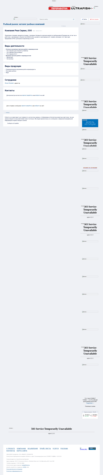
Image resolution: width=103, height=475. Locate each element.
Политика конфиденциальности (14, 471)
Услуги (56, 449)
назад (7, 112)
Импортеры (9, 57)
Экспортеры (9, 59)
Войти (85, 19)
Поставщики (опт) (11, 54)
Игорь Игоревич (9, 83)
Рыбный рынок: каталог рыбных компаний (23, 24)
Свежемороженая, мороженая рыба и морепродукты (21, 69)
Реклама (64, 449)
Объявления (33, 449)
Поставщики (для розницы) (14, 52)
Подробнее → (90, 403)
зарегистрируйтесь (27, 95)
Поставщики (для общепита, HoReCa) (17, 51)
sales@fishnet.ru (26, 465)
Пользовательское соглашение (14, 469)
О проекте (10, 449)
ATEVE (24, 467)
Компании (21, 449)
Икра (7, 72)
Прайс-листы (45, 449)
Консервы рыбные (11, 71)
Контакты (10, 451)
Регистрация (94, 19)
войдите (37, 95)
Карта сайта (22, 451)
